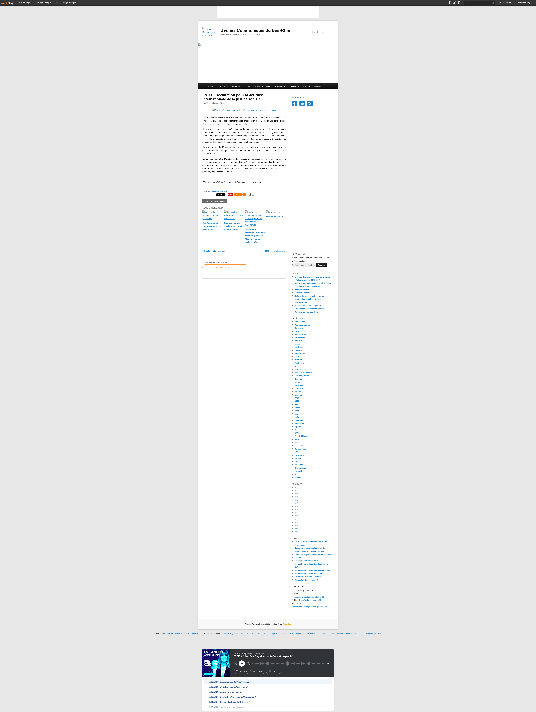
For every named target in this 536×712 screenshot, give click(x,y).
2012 (296, 519)
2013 (296, 516)
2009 (296, 528)
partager (259, 671)
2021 (296, 490)
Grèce (297, 429)
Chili (297, 461)
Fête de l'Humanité (303, 436)
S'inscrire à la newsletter (214, 201)
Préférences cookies (373, 633)
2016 (296, 506)
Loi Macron (299, 455)
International (223, 86)
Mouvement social (262, 86)
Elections (299, 356)
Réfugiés (298, 379)
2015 (296, 509)
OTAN (297, 401)
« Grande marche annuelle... (213, 251)
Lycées (248, 86)
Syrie (297, 439)
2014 (296, 512)
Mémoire (306, 86)
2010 (296, 525)
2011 (296, 522)
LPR (296, 452)
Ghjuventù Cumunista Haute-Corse (309, 576)
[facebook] (449, 2)
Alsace (297, 407)
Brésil (297, 442)
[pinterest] (459, 2)
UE (296, 366)
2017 (296, 503)
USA (296, 404)
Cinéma (298, 391)
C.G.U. (290, 633)
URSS (297, 398)
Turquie (298, 369)
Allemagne (299, 423)
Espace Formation (302, 292)
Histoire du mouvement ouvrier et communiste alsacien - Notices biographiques (309, 299)
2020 (296, 493)
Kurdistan (299, 385)
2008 (296, 531)
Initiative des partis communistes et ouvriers (314, 554)
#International (217, 191)
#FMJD (226, 191)
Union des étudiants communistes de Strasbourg (184, 633)
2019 (296, 496)
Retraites (298, 359)
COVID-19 (299, 388)
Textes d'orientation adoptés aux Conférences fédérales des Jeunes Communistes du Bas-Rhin (309, 308)
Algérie (298, 426)
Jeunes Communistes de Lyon (308, 560)
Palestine (298, 350)
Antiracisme (300, 337)
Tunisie (298, 477)
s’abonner (243, 671)
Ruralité (298, 458)
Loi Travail (299, 347)
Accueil (210, 86)
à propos (275, 671)
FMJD (297, 331)
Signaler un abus (278, 633)
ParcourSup (300, 353)
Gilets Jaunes (300, 468)
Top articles (255, 633)
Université (236, 86)
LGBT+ (298, 413)
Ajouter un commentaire (225, 267)
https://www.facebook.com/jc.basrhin (309, 597)
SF (296, 474)
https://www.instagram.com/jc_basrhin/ (310, 606)
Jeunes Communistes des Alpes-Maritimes (313, 570)
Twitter (302, 103)
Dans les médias (302, 289)
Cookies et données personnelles (350, 633)
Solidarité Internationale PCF (307, 580)
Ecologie (298, 394)
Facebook (294, 103)
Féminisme (294, 86)
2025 (296, 487)
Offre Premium (328, 633)
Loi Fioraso (299, 445)
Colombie (299, 464)
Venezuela (299, 420)
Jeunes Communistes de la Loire (309, 573)
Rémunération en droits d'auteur (308, 633)
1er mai (298, 382)
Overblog (287, 624)
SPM (297, 433)
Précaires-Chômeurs (303, 372)
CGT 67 (298, 557)
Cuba (297, 410)
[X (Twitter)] (454, 2)
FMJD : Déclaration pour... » (275, 251)
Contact (317, 86)
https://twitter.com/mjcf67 (310, 600)
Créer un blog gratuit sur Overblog (235, 633)
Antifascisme (280, 86)
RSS (310, 103)
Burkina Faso (300, 448)
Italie (297, 417)
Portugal (298, 471)
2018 (296, 500)
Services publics (302, 375)
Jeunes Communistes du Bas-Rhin (255, 30)
